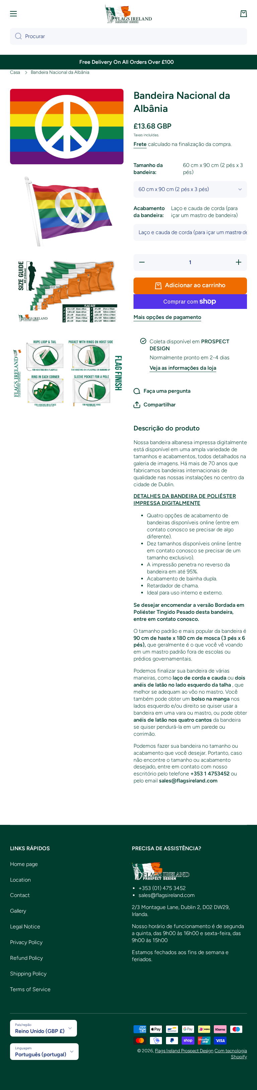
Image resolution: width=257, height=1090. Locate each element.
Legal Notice (25, 926)
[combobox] (128, 36)
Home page (24, 864)
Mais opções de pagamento (167, 317)
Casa (15, 72)
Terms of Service (30, 989)
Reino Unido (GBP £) (40, 1031)
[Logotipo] (128, 13)
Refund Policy (26, 958)
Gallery (18, 911)
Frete (140, 144)
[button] (243, 13)
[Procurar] (16, 36)
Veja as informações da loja (183, 368)
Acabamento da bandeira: (186, 211)
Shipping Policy (28, 973)
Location (20, 880)
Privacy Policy (26, 942)
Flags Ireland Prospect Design (184, 1050)
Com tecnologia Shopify (231, 1053)
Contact (20, 895)
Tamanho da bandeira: (188, 168)
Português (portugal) (40, 1054)
